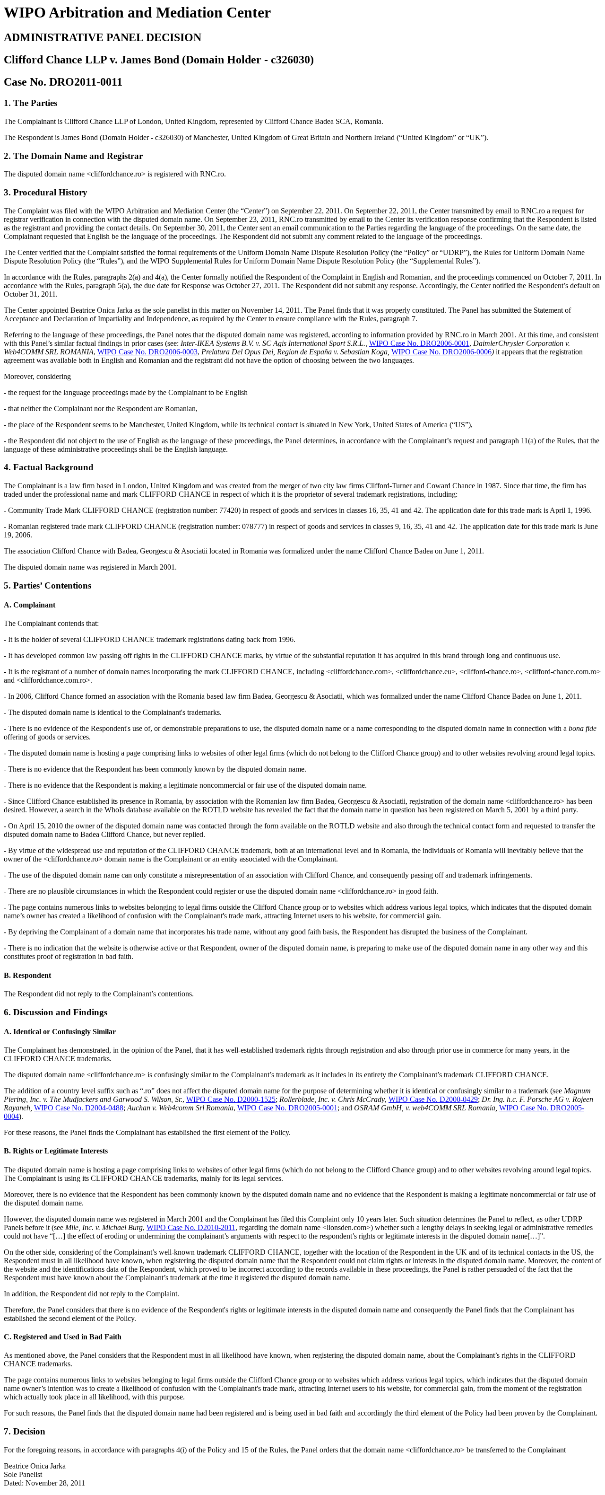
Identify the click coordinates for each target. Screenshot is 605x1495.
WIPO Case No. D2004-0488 (78, 1108)
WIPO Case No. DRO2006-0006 (441, 352)
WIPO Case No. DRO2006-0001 (419, 343)
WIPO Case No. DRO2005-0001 (287, 1108)
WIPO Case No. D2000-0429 (433, 1099)
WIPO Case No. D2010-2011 (191, 1227)
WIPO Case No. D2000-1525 (231, 1099)
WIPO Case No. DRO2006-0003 (147, 352)
